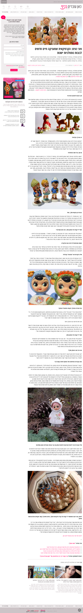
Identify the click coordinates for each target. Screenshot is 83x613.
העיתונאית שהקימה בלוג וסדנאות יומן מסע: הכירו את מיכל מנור (63, 547)
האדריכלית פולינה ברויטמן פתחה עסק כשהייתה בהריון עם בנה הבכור (61, 551)
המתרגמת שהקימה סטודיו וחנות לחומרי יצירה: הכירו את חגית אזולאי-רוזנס (60, 553)
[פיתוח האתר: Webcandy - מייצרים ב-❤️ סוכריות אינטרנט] (33, 611)
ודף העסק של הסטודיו (62, 76)
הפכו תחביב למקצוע (40, 90)
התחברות (3, 1)
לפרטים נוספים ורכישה (8, 96)
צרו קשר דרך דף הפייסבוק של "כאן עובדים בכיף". (53, 556)
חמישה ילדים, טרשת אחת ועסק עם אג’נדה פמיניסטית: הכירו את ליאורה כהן (60, 549)
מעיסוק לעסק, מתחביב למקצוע (34, 65)
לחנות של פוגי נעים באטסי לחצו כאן (72, 536)
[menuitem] (78, 12)
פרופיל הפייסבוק (75, 76)
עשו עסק (72, 543)
